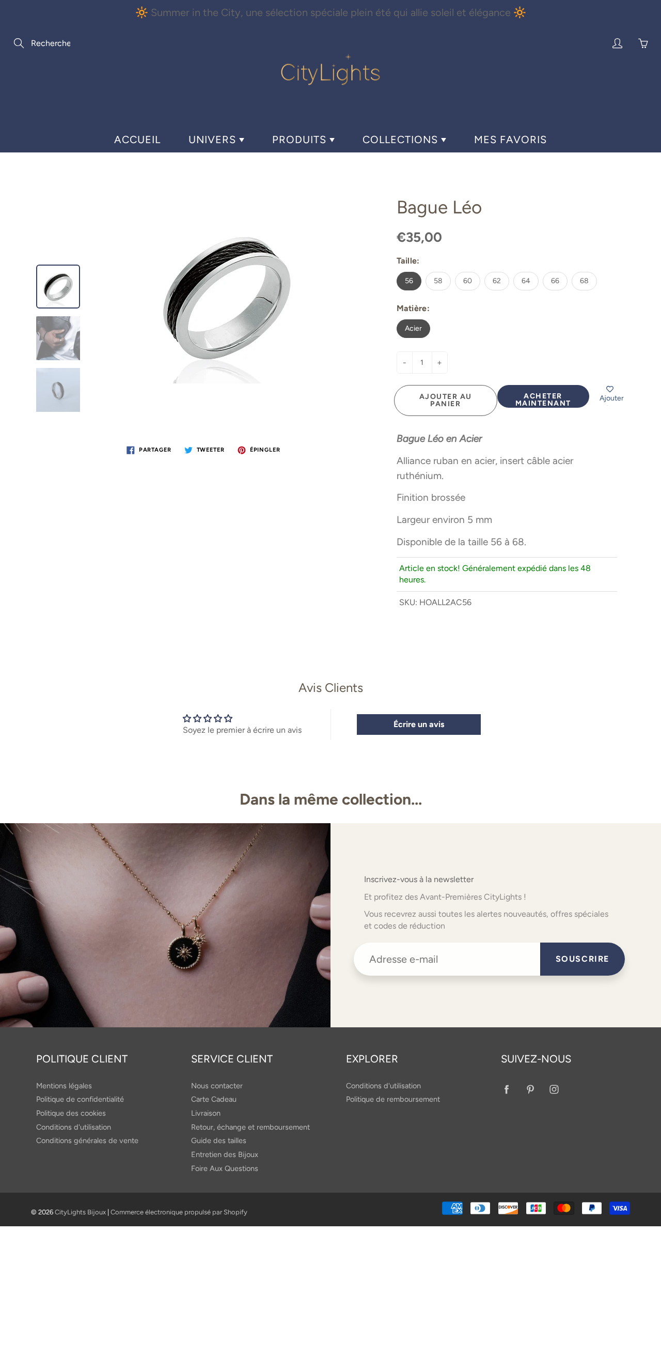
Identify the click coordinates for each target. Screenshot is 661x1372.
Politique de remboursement (393, 1099)
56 (409, 280)
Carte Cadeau (214, 1099)
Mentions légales (64, 1085)
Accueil (137, 139)
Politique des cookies (71, 1113)
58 (438, 280)
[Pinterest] (530, 1090)
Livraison (206, 1113)
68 (584, 280)
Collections (402, 139)
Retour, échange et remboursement (250, 1127)
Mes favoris (510, 139)
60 (467, 280)
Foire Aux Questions (224, 1168)
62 (497, 280)
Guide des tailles (218, 1140)
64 (526, 280)
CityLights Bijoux (80, 1212)
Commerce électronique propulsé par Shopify (179, 1212)
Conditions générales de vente (87, 1140)
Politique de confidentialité (80, 1099)
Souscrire (582, 959)
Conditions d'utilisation (73, 1127)
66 (555, 280)
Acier (413, 328)
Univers (213, 139)
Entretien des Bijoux (224, 1154)
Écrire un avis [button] (419, 724)
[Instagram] (554, 1090)
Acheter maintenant (543, 400)
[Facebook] (506, 1090)
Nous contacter (217, 1085)
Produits (300, 139)
